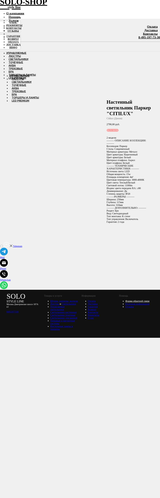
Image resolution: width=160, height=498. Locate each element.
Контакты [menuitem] (13, 28)
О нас (91, 318)
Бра (11, 71)
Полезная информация (137, 304)
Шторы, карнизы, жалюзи (64, 301)
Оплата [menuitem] (13, 42)
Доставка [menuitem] (13, 44)
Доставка (151, 30)
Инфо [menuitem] (13, 47)
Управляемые (16, 52)
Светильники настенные (63, 312)
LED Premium (20, 100)
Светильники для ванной (63, 318)
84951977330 (13, 312)
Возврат (92, 309)
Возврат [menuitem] (13, 39)
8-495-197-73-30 (149, 37)
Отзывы (129, 306)
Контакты (150, 33)
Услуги (14, 20)
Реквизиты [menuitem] (14, 25)
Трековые (16, 68)
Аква (12, 65)
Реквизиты (93, 315)
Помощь (15, 17)
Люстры (15, 56)
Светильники (18, 59)
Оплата (152, 26)
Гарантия (93, 306)
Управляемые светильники (57, 308)
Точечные (16, 62)
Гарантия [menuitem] (13, 36)
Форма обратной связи (137, 301)
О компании (15, 13)
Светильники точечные (62, 315)
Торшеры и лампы (25, 97)
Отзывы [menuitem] (13, 31)
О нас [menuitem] (13, 22)
